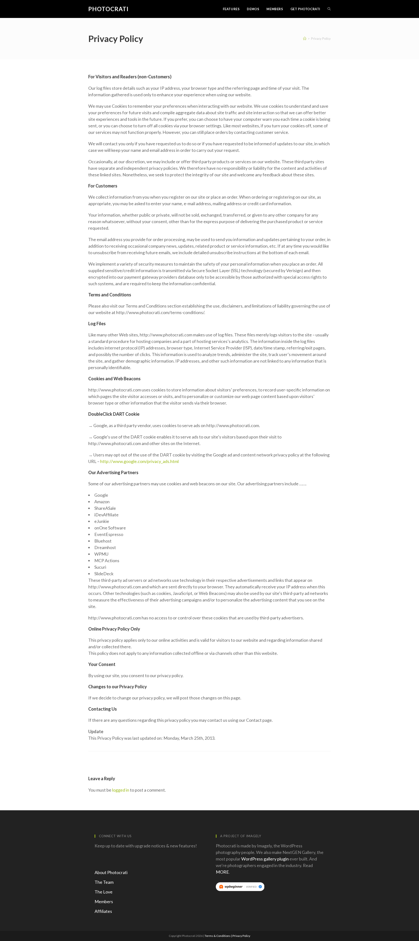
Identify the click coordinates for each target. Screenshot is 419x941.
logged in (120, 790)
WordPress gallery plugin (265, 858)
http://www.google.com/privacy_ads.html (139, 461)
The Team (104, 882)
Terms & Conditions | (219, 936)
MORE (222, 872)
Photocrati (108, 8)
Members (104, 901)
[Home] (304, 39)
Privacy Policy (241, 936)
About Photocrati (111, 872)
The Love (104, 891)
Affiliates (103, 911)
